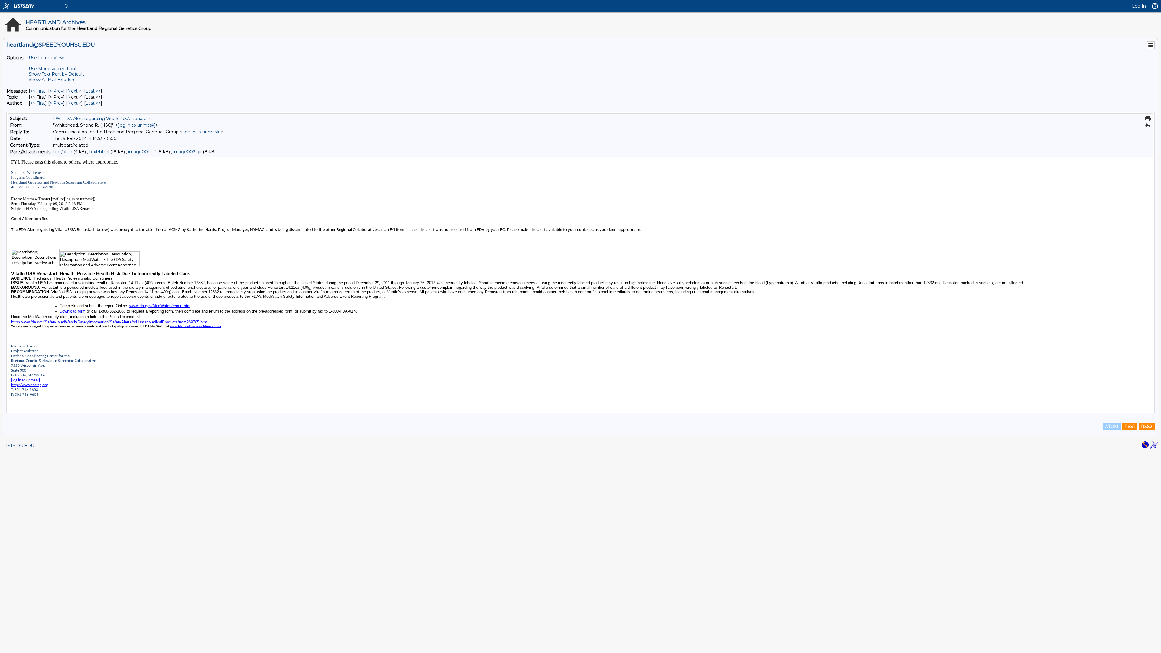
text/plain (62, 151)
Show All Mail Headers (52, 79)
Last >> (93, 91)
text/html (99, 151)
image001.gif (142, 151)
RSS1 (1129, 426)
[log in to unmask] (136, 125)
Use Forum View (46, 57)
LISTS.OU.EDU (18, 445)
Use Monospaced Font (53, 68)
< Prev (56, 91)
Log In (1139, 6)
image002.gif (187, 151)
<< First (37, 91)
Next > (74, 91)
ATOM (1111, 426)
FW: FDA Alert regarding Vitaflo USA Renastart (102, 118)
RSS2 (1146, 426)
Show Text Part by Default (56, 74)
